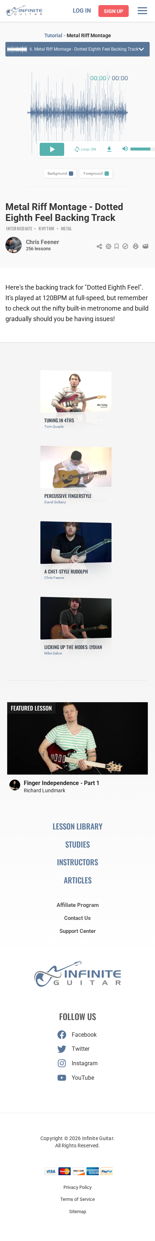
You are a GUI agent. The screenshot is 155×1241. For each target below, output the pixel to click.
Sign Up (113, 11)
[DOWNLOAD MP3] (109, 149)
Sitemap (77, 1211)
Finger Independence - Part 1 (61, 783)
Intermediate (19, 228)
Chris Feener (42, 242)
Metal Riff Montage (89, 35)
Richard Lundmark (44, 790)
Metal (66, 228)
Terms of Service (77, 1199)
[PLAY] (52, 149)
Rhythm (46, 228)
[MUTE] (125, 149)
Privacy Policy (77, 1187)
